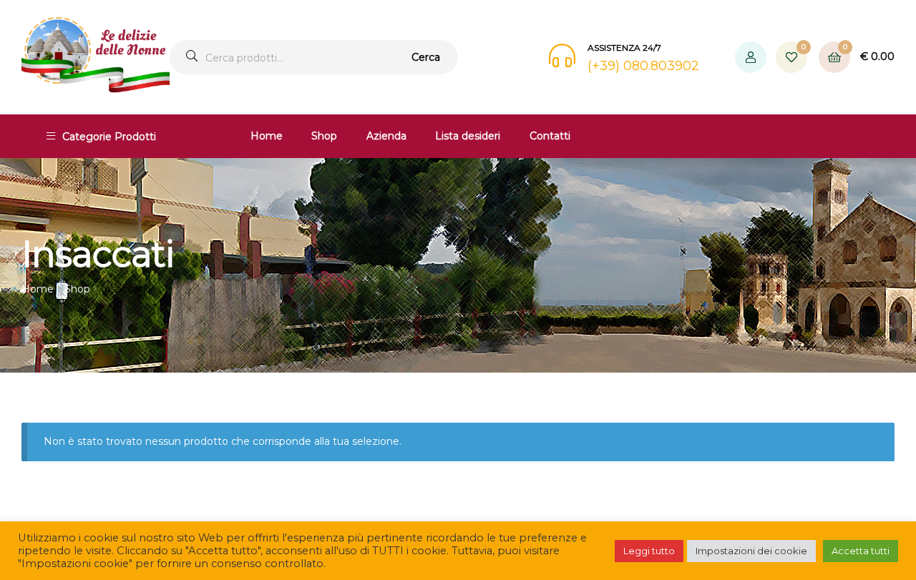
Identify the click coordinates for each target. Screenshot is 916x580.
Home (266, 135)
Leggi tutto (649, 550)
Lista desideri (467, 135)
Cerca (425, 57)
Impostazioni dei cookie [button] (751, 550)
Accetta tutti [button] (861, 550)
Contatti (550, 135)
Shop (324, 135)
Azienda (386, 135)
